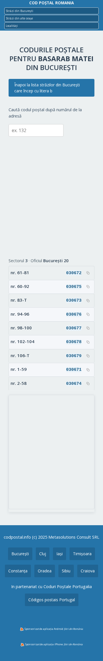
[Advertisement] (51, 193)
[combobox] (51, 10)
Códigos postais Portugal (51, 599)
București (20, 553)
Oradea (45, 571)
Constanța (17, 571)
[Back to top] (91, 647)
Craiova (88, 571)
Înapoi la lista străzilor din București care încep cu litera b (47, 87)
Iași (59, 553)
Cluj (42, 553)
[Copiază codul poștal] (87, 272)
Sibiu (66, 571)
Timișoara (82, 553)
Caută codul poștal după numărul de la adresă (45, 113)
